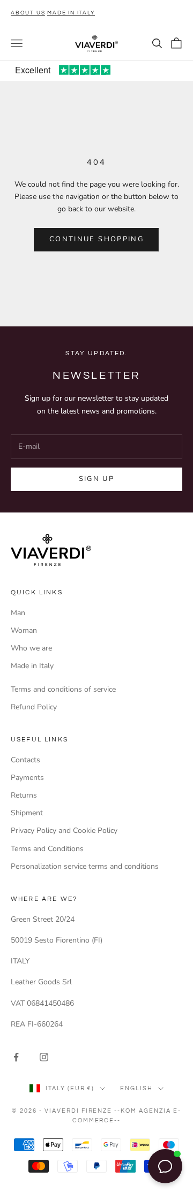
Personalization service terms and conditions (85, 866)
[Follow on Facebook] (16, 1057)
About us (28, 13)
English (136, 1088)
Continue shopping (96, 239)
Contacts (25, 760)
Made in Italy (32, 666)
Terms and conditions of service (63, 689)
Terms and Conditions (47, 849)
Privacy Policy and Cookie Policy (64, 830)
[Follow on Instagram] (44, 1057)
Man (18, 613)
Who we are (31, 648)
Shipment (27, 813)
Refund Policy (34, 707)
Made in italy (70, 13)
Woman (24, 630)
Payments (27, 777)
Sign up (96, 479)
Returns (24, 795)
